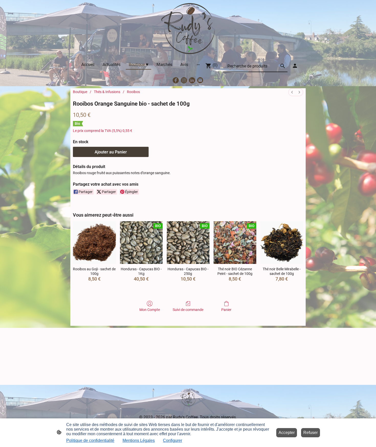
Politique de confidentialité (90, 440)
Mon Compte (149, 310)
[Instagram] (184, 80)
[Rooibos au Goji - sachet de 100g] (94, 242)
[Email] (200, 80)
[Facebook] (176, 80)
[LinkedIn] (192, 80)
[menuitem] (292, 92)
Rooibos (133, 92)
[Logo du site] (188, 28)
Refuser (310, 432)
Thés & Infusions (107, 92)
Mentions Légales (139, 440)
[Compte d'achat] (295, 66)
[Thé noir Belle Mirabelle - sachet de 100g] (281, 242)
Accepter (287, 432)
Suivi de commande (188, 310)
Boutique (80, 92)
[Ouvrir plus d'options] (198, 64)
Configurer (172, 440)
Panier (226, 310)
